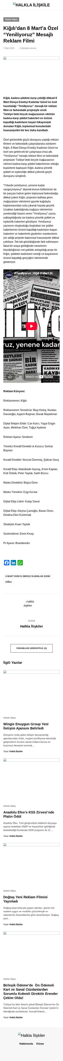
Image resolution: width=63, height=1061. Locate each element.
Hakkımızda (26, 1043)
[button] (4, 5)
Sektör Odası (11, 19)
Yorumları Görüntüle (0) (31, 648)
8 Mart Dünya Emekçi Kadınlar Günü (28, 576)
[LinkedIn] (35, 1052)
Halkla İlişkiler (31, 626)
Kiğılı (9, 582)
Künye (40, 1043)
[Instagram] (28, 1052)
